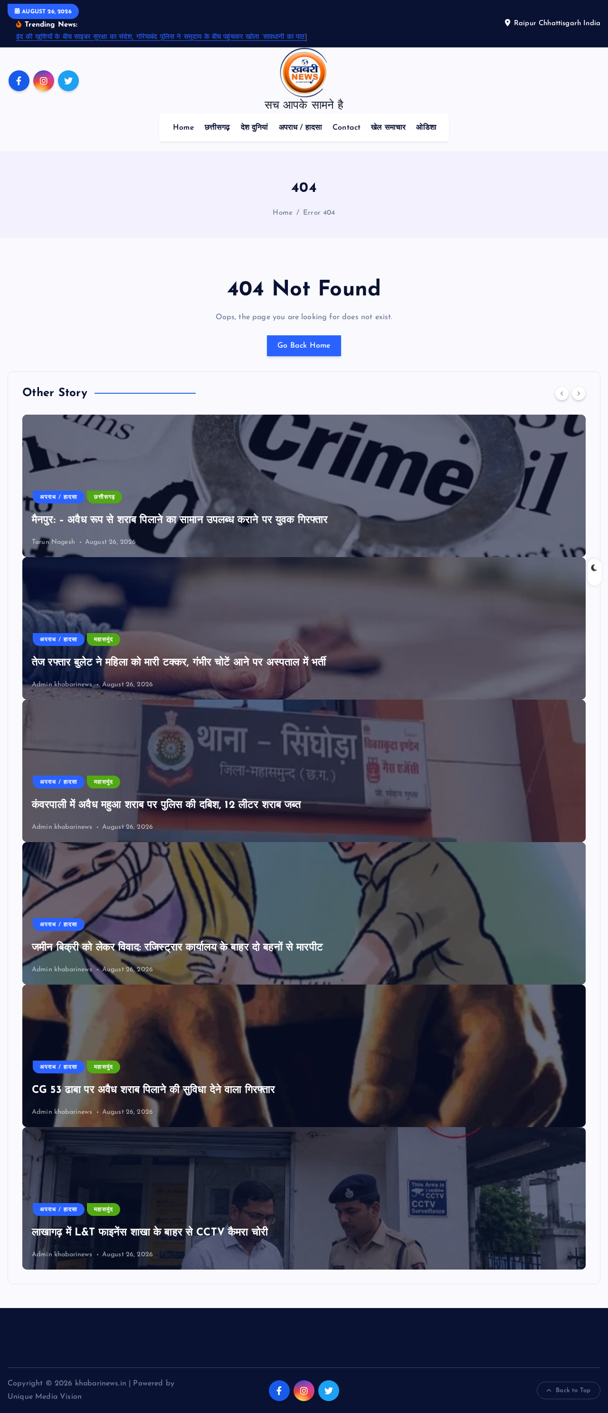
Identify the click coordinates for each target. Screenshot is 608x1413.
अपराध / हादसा (301, 128)
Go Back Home (304, 346)
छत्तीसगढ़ (217, 128)
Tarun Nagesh (53, 542)
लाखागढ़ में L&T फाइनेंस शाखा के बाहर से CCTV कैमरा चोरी (150, 1232)
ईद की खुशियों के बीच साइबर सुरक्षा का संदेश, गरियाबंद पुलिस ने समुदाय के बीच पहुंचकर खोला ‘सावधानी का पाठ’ (161, 37)
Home (183, 128)
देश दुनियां (254, 128)
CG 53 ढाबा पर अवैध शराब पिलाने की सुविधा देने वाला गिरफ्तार (154, 1090)
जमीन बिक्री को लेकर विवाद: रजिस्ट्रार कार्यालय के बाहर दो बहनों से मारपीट (177, 947)
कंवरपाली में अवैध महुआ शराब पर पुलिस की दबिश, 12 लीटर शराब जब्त (166, 805)
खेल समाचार (388, 128)
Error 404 (319, 213)
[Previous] (562, 393)
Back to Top (573, 1390)
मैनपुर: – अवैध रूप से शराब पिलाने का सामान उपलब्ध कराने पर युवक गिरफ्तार (180, 520)
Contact (346, 128)
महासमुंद (103, 640)
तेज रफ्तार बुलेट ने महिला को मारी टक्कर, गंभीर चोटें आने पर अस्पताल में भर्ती (179, 662)
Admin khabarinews (62, 684)
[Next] (578, 393)
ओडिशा (426, 128)
